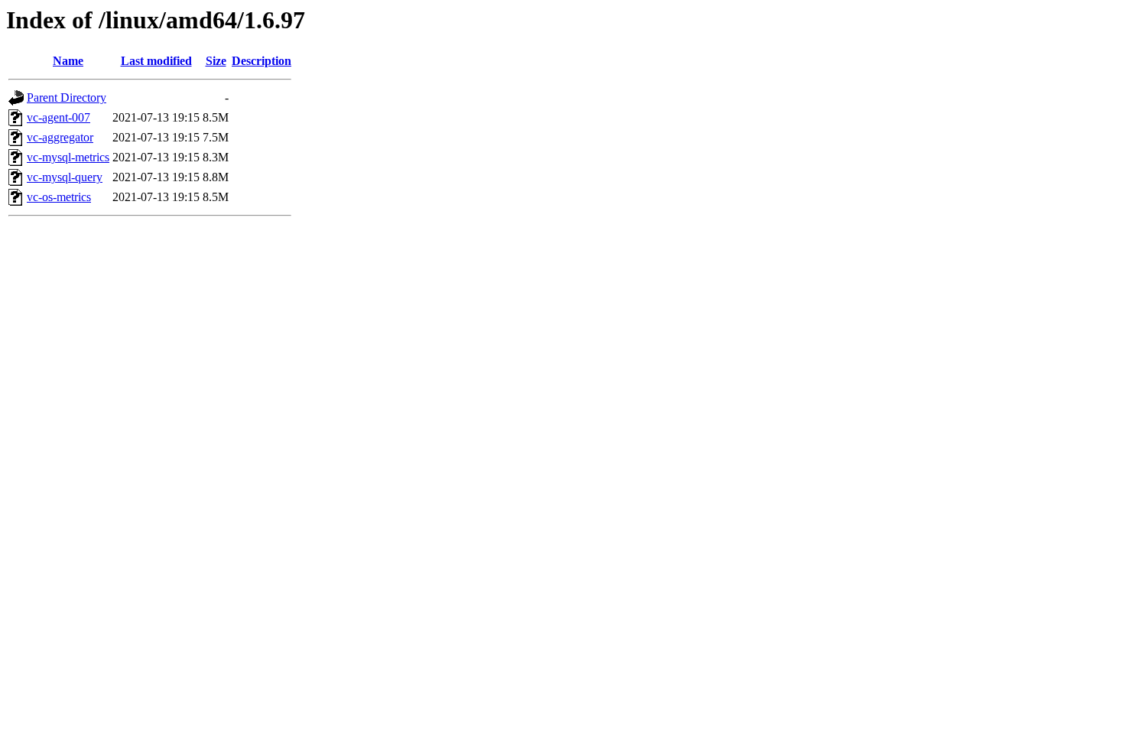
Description (261, 60)
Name (68, 60)
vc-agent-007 (58, 117)
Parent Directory (66, 97)
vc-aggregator (60, 137)
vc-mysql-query (64, 177)
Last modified (156, 60)
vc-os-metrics (59, 196)
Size (216, 60)
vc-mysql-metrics (68, 157)
